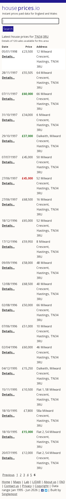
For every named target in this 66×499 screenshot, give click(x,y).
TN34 (38, 37)
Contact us (11, 486)
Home (6, 482)
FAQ (62, 482)
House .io (21, 8)
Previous (8, 475)
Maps (17, 482)
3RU (46, 37)
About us (50, 482)
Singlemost (9, 494)
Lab (26, 482)
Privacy (27, 486)
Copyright (42, 486)
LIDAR (36, 482)
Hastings (43, 61)
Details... (8, 56)
